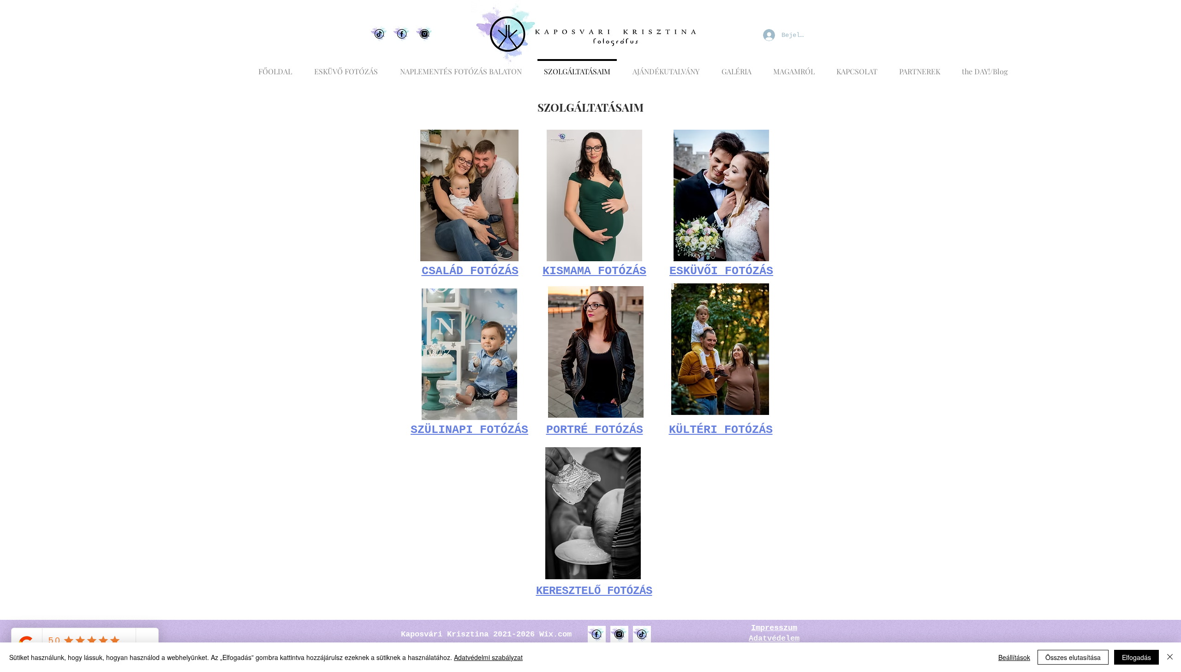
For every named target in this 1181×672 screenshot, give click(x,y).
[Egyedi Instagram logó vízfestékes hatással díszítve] (425, 34)
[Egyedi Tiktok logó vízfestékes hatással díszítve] (379, 34)
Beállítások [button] (1014, 657)
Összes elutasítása (1073, 657)
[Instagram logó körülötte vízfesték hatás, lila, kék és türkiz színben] (619, 635)
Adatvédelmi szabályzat (488, 657)
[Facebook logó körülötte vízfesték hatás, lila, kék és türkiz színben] (597, 635)
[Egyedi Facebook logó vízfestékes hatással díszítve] (402, 34)
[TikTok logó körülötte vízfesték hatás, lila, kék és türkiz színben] (642, 635)
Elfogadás (1136, 657)
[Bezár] (1169, 657)
